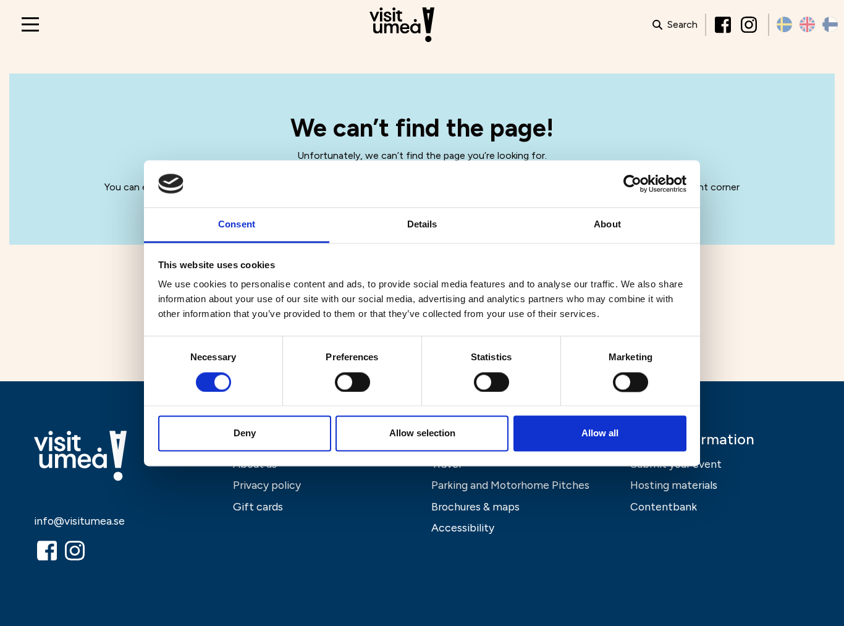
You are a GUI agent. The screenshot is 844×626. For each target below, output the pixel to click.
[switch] (352, 382)
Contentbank (663, 506)
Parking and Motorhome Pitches (510, 484)
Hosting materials (673, 484)
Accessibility (462, 527)
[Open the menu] (30, 24)
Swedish (784, 24)
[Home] (401, 25)
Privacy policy (267, 484)
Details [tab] (422, 224)
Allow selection (422, 433)
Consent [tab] (236, 224)
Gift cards (258, 506)
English (807, 24)
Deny (245, 433)
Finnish (830, 24)
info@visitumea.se (79, 520)
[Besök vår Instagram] (750, 24)
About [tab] (607, 224)
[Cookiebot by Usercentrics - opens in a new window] (632, 183)
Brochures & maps (475, 506)
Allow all (599, 433)
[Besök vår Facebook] (724, 24)
